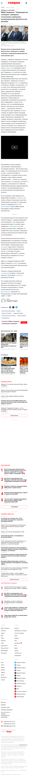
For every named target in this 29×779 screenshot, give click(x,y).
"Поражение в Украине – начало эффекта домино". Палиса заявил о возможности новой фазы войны (14, 575)
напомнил (13, 226)
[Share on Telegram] (16, 307)
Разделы (16, 625)
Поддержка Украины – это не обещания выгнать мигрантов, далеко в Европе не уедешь (14, 409)
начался (18, 275)
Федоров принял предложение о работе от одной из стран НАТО (15, 493)
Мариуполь (4, 677)
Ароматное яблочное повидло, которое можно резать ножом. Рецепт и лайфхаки (16, 587)
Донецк (3, 669)
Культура (3, 640)
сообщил (19, 198)
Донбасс (19, 310)
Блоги (15, 635)
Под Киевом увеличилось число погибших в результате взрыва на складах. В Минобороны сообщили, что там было (14, 549)
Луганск (3, 679)
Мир (2, 635)
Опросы (16, 650)
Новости (3, 625)
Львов (2, 664)
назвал (15, 263)
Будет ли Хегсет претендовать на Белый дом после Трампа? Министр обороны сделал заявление (13, 526)
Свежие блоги (6, 381)
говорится (8, 68)
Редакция (3, 704)
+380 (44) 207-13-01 (9, 721)
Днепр (2, 674)
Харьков (3, 672)
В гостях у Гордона (19, 633)
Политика (3, 630)
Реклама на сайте (5, 707)
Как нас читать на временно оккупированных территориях (5, 715)
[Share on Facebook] (10, 307)
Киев (2, 662)
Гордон (2, 7)
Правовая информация (6, 709)
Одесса (3, 667)
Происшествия (4, 648)
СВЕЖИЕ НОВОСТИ (7, 514)
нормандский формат (18, 313)
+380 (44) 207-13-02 (9, 723)
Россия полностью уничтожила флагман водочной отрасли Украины (14, 391)
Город (2, 659)
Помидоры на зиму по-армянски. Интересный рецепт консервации (13, 601)
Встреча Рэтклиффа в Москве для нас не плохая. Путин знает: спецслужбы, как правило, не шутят (14, 402)
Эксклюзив (17, 643)
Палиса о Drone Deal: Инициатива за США (12, 531)
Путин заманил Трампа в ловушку (12, 396)
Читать (24, 322)
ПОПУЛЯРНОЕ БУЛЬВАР (9, 583)
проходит (4, 247)
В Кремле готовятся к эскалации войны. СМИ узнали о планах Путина (15, 486)
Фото (15, 645)
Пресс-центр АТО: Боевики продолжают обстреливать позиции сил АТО (8, 345)
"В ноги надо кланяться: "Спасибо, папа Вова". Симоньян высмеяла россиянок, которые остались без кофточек (15, 609)
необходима (5, 206)
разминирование (5, 318)
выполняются (5, 292)
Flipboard (19, 686)
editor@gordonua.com (9, 726)
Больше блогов (14, 415)
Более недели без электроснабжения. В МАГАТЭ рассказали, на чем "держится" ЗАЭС (14, 568)
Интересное (4, 653)
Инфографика (4, 650)
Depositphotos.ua (23, 744)
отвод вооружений (22, 315)
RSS (18, 688)
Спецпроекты (17, 655)
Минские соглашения (6, 313)
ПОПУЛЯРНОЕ (5, 465)
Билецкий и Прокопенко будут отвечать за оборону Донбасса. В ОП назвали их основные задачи (14, 562)
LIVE (15, 640)
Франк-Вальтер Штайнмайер (8, 310)
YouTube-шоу (17, 653)
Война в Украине (10, 7)
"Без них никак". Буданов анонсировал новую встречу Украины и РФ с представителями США (15, 500)
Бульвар (4, 355)
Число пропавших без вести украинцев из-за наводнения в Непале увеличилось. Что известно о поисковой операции (13, 542)
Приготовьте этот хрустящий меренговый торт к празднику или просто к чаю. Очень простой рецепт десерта (8, 369)
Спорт (2, 638)
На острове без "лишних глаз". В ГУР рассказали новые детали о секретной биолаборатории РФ (12, 520)
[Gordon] (14, 3)
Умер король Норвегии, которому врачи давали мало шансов (15, 616)
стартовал (4, 273)
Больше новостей (14, 579)
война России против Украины (8, 315)
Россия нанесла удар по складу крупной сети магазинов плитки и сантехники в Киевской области (14, 556)
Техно (2, 643)
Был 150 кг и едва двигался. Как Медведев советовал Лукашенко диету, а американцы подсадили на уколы (15, 480)
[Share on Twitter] (13, 307)
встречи (17, 83)
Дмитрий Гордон (21, 662)
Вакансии (3, 702)
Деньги (3, 633)
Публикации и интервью (20, 630)
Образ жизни (4, 645)
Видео (16, 648)
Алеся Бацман (20, 680)
